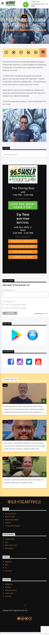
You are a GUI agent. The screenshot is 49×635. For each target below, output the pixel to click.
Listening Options (10, 539)
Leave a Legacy (9, 593)
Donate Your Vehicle (11, 590)
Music (6, 542)
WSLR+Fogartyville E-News (15, 305)
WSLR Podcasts (9, 548)
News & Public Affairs (11, 545)
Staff (24, 16)
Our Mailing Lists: (9, 302)
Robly (45, 313)
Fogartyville (8, 561)
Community (8, 571)
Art (6, 567)
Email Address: (8, 290)
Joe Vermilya (25, 395)
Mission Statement (10, 513)
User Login (8, 596)
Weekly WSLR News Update (16, 308)
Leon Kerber (25, 431)
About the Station (10, 516)
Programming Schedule (12, 519)
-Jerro (41, 93)
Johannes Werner (25, 468)
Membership (8, 584)
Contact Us (8, 522)
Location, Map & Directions (12, 526)
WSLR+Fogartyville (24, 502)
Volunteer (8, 587)
